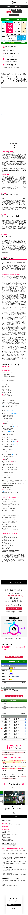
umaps (4, 73)
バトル (13, 12)
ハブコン (9, 12)
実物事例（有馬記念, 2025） (14, 787)
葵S (15, 74)
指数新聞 (12, 15)
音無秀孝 (18, 74)
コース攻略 (19, 9)
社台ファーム (9, 74)
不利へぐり (19, 12)
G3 (1, 73)
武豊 (5, 74)
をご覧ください (17, 875)
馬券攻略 (14, 9)
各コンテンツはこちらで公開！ (8, 843)
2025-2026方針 (7, 644)
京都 (3, 74)
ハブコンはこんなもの (14, 784)
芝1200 (13, 74)
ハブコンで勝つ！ (10, 65)
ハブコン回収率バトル (12, 53)
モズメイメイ (16, 73)
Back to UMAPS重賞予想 (15, 582)
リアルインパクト (23, 73)
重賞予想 (17, 15)
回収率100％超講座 (11, 59)
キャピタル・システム (10, 73)
